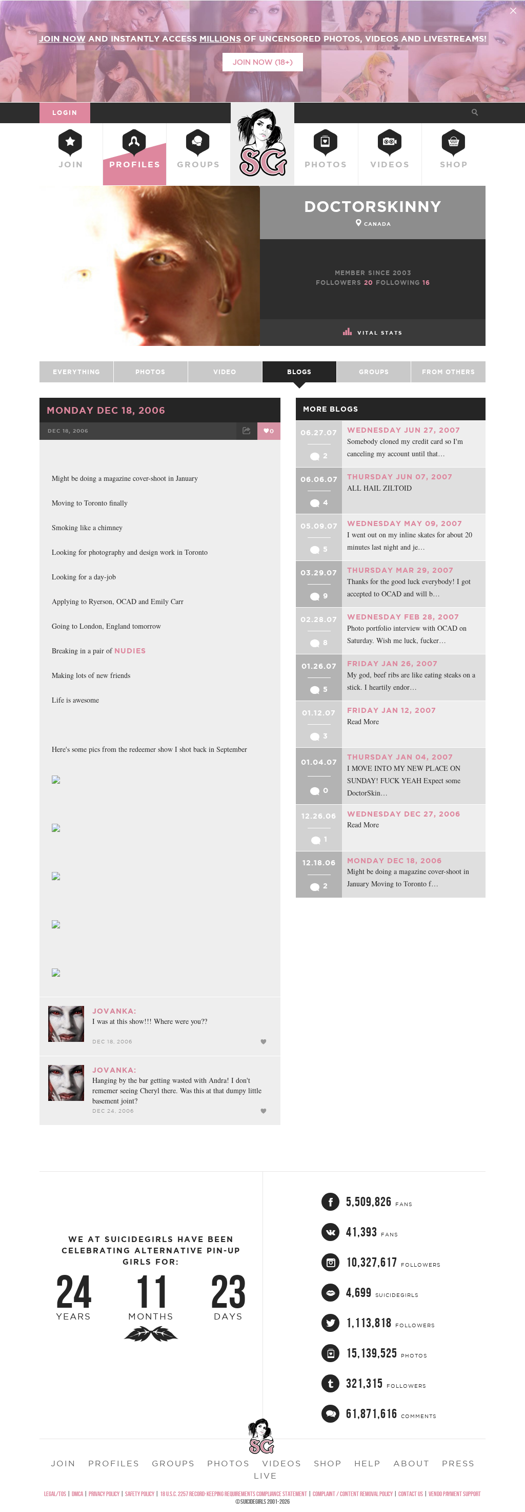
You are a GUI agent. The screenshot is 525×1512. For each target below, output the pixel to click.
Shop (454, 164)
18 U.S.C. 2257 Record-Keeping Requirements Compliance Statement (233, 1494)
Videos (390, 164)
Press (458, 1463)
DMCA (77, 1494)
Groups (198, 164)
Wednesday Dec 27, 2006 (403, 814)
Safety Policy (139, 1494)
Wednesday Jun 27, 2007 (403, 430)
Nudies (130, 651)
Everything (76, 372)
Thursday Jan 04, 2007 (400, 757)
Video (224, 372)
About (411, 1463)
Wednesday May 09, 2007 (404, 523)
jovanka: (114, 1011)
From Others (448, 372)
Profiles (134, 164)
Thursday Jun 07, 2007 (400, 477)
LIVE (265, 1475)
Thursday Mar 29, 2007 (400, 570)
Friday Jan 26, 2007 (392, 664)
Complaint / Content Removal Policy (353, 1494)
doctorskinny (372, 206)
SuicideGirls (262, 112)
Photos (326, 164)
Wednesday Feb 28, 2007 (403, 617)
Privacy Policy (104, 1494)
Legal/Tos (55, 1494)
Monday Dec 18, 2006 (106, 410)
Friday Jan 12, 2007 (391, 710)
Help (367, 1463)
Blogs (299, 372)
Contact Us (410, 1494)
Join (71, 164)
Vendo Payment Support (455, 1494)
